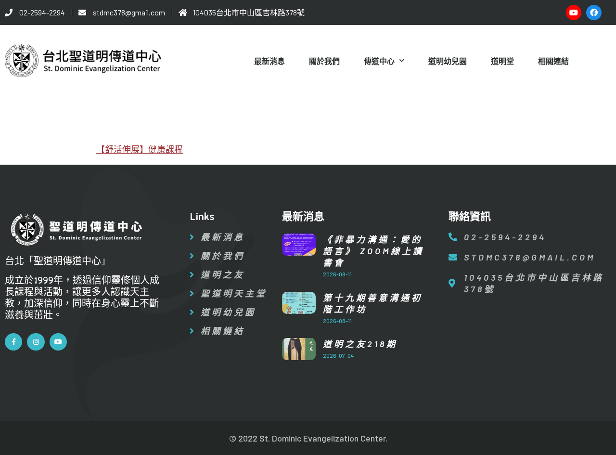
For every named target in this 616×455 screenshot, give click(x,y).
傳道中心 (379, 60)
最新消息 (269, 60)
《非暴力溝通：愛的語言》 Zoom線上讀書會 (373, 251)
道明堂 (502, 60)
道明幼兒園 (447, 60)
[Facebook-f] (13, 342)
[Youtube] (573, 12)
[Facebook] (594, 12)
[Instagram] (35, 342)
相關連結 (553, 60)
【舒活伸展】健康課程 (139, 149)
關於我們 (324, 60)
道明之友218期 (360, 343)
